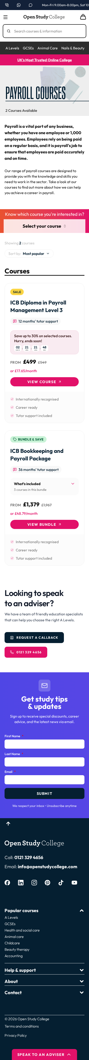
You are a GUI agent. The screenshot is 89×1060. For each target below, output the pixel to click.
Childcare (12, 943)
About (11, 981)
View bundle (41, 524)
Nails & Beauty (72, 48)
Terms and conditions (22, 1026)
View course (41, 381)
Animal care (14, 936)
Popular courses (21, 910)
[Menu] (5, 17)
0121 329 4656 (28, 857)
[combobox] (29, 253)
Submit (44, 793)
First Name (14, 736)
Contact (13, 992)
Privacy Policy (16, 1035)
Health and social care (22, 930)
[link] (44, 353)
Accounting (14, 955)
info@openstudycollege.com (47, 866)
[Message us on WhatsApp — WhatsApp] (19, 5)
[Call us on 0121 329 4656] (7, 5)
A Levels (12, 48)
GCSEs (28, 48)
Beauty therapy (17, 949)
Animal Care (47, 48)
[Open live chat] (30, 5)
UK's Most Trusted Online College (44, 60)
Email (10, 772)
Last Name (14, 754)
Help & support (20, 970)
